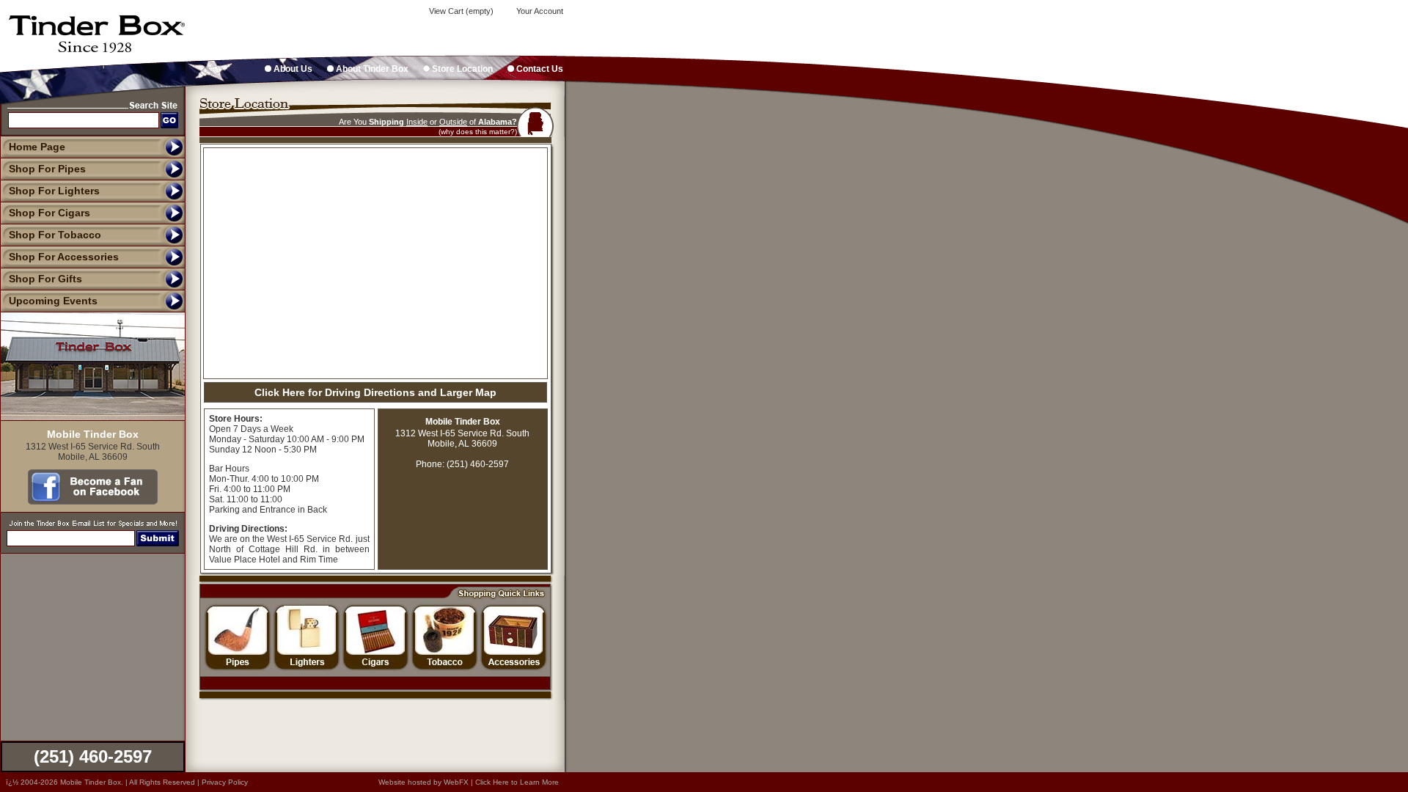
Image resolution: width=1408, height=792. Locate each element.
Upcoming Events (53, 301)
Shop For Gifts (45, 279)
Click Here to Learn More (517, 782)
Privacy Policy (225, 782)
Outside (453, 121)
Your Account (538, 11)
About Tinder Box (371, 69)
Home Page (37, 147)
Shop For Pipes (47, 169)
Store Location (461, 69)
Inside (417, 121)
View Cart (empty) (460, 11)
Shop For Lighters (54, 191)
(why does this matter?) (478, 132)
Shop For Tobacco (55, 235)
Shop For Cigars (49, 213)
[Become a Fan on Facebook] (93, 501)
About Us (291, 69)
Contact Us (538, 69)
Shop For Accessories (64, 257)
